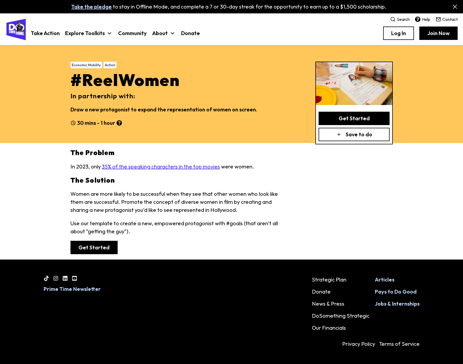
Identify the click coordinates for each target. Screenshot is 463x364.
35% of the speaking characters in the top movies (161, 166)
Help (426, 19)
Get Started (354, 118)
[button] (89, 36)
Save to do (359, 134)
